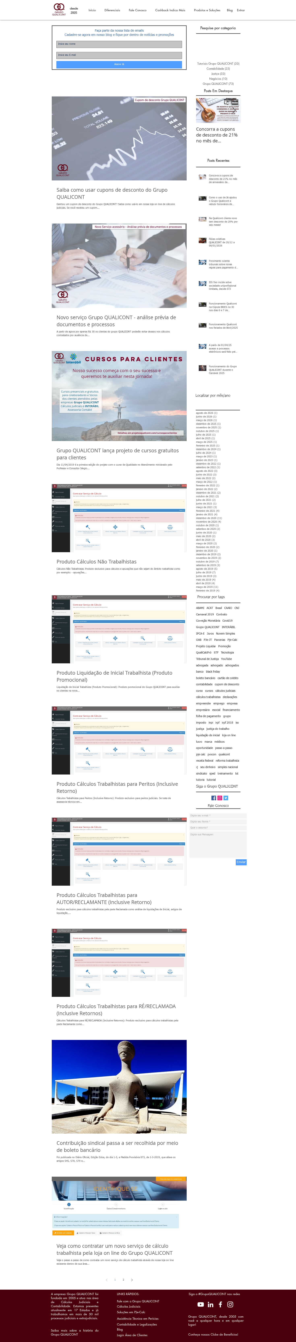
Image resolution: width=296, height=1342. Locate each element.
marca (208, 741)
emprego (219, 703)
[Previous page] (106, 1280)
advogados (232, 665)
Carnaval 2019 (205, 614)
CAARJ (228, 608)
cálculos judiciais (225, 691)
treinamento (225, 773)
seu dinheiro (207, 767)
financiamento (231, 710)
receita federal (204, 760)
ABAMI (200, 608)
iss (237, 722)
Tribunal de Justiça (207, 659)
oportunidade (204, 748)
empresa (232, 703)
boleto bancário (205, 678)
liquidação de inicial (208, 735)
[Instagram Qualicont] (230, 1304)
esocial (216, 710)
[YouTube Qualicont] (201, 1304)
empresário (203, 710)
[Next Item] (234, 110)
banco (200, 671)
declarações (230, 697)
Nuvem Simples (225, 633)
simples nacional (228, 767)
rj (197, 767)
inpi (211, 722)
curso (199, 691)
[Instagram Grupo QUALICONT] (219, 798)
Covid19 (228, 620)
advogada (202, 665)
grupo (227, 716)
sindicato (201, 773)
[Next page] (132, 1280)
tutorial (211, 780)
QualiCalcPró (203, 652)
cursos (209, 691)
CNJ (237, 608)
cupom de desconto (227, 684)
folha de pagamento (208, 716)
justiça (200, 729)
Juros (210, 633)
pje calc (200, 754)
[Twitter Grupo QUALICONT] (226, 798)
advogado (217, 665)
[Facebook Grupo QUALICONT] (213, 798)
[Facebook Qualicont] (220, 1304)
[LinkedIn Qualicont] (210, 1304)
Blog (230, 10)
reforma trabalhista (227, 760)
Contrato (221, 614)
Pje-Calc (232, 640)
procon (212, 754)
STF (216, 652)
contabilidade (204, 684)
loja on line (229, 735)
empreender (203, 703)
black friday (213, 671)
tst (236, 773)
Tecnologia (227, 652)
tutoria (200, 780)
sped (212, 773)
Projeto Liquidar (206, 646)
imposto (201, 722)
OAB (198, 640)
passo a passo (223, 748)
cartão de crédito (228, 678)
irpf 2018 (227, 722)
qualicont (224, 754)
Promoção (224, 646)
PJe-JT (208, 640)
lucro (199, 741)
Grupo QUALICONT (207, 627)
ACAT (210, 608)
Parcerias (219, 640)
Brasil (218, 608)
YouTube (226, 659)
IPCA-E (200, 633)
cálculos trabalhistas (208, 697)
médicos (219, 741)
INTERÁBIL (228, 627)
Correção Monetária (208, 620)
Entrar (241, 10)
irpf (217, 722)
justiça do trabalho (217, 729)
